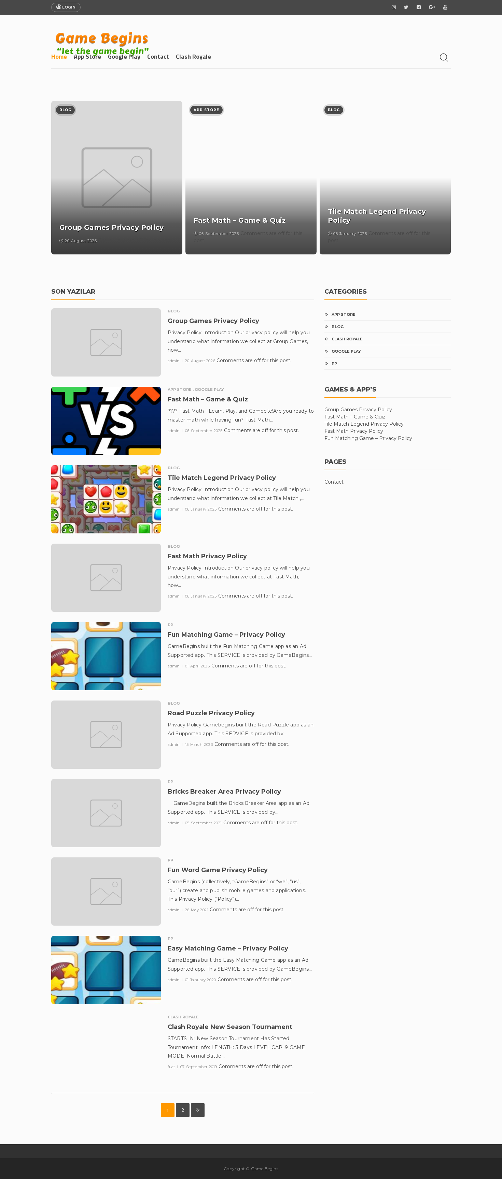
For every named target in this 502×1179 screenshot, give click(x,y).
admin (174, 360)
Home (59, 56)
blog (65, 110)
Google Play (124, 56)
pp (170, 624)
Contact (158, 56)
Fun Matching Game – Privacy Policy (368, 438)
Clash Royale (193, 56)
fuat (172, 1066)
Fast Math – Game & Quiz (355, 417)
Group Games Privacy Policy (358, 410)
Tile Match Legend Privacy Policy (364, 424)
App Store (87, 56)
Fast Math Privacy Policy (353, 431)
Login (68, 7)
